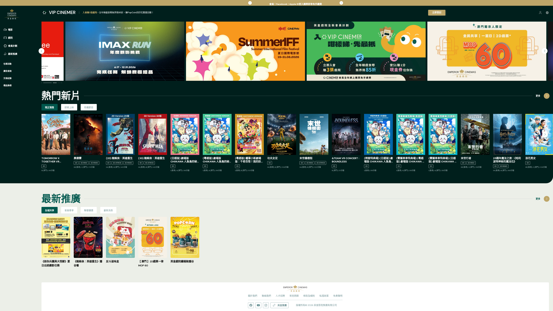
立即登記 (436, 12)
